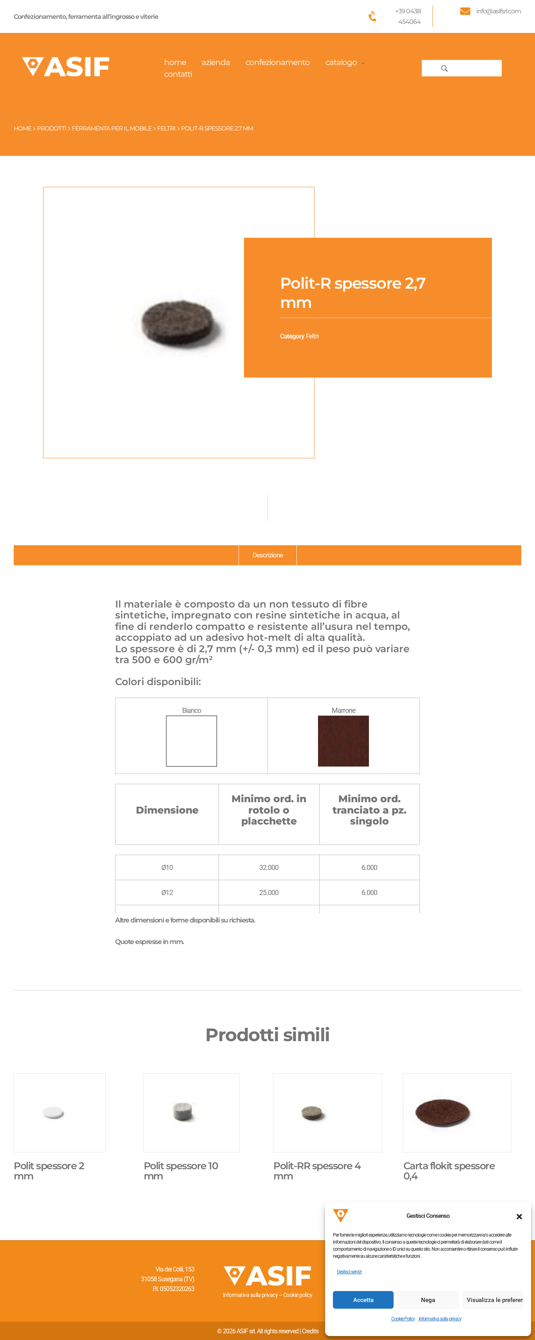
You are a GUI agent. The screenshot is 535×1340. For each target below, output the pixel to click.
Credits (310, 1331)
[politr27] (178, 322)
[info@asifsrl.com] (465, 11)
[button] (519, 1216)
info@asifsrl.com (498, 11)
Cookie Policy (403, 1319)
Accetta (363, 1300)
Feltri (166, 128)
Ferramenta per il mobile (112, 128)
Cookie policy (298, 1295)
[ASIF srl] (66, 67)
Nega (428, 1300)
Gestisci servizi (349, 1272)
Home (22, 128)
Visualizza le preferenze (495, 1300)
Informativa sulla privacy (440, 1319)
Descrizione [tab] (268, 555)
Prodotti (51, 128)
